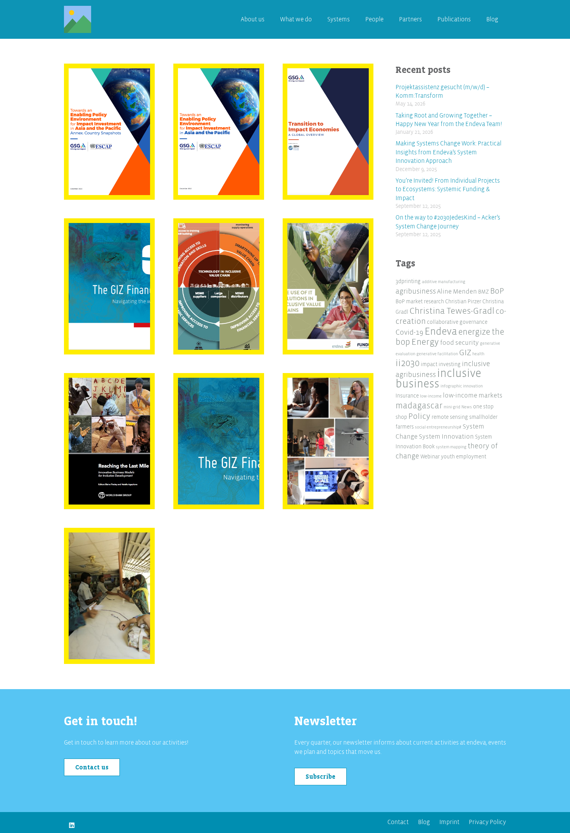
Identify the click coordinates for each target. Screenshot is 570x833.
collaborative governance (457, 322)
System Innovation (446, 436)
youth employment (463, 457)
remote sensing (450, 417)
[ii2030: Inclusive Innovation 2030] (328, 441)
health (478, 354)
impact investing (441, 364)
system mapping (451, 447)
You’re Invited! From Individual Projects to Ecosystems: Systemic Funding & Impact (448, 189)
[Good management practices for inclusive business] (109, 596)
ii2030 (408, 363)
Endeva (441, 332)
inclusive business (438, 379)
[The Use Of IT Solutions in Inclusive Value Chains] (328, 286)
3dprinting (408, 281)
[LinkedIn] (71, 825)
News (466, 407)
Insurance (407, 396)
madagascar (419, 405)
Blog (424, 822)
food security (459, 342)
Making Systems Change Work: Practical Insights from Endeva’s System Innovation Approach (448, 152)
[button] (354, 19)
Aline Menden (457, 291)
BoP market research (420, 301)
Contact (398, 822)
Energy (425, 342)
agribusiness (416, 291)
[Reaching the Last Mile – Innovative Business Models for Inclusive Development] (109, 441)
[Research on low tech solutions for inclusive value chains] (219, 286)
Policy (419, 416)
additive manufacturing (443, 282)
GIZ (465, 353)
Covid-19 (409, 332)
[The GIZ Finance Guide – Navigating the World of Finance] (219, 441)
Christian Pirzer (463, 301)
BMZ (483, 292)
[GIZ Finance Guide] (109, 286)
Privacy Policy (487, 822)
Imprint (449, 822)
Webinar (430, 457)
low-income (431, 396)
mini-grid (452, 407)
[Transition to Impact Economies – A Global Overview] (328, 131)
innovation (473, 386)
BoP (497, 291)
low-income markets (473, 395)
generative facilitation (437, 354)
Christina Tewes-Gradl (451, 311)
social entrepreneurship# (438, 427)
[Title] (77, 19)
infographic (451, 386)
